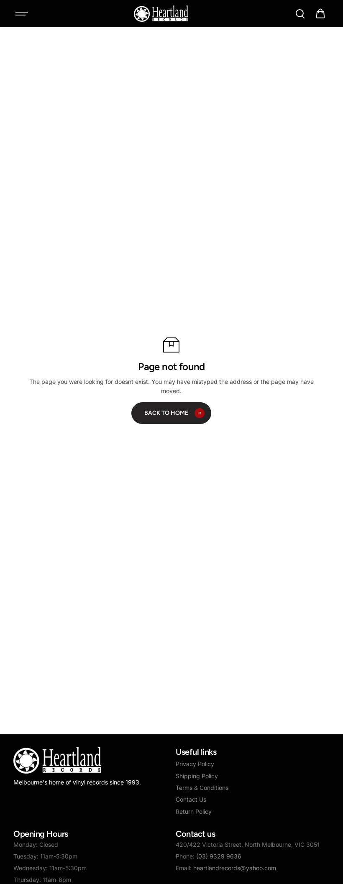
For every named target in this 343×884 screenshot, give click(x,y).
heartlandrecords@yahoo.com (234, 867)
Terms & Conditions (202, 787)
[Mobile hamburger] (22, 14)
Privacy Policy (195, 763)
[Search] (300, 14)
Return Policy (194, 811)
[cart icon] (320, 14)
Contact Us (191, 799)
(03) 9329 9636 (218, 856)
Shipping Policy (197, 775)
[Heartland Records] (161, 13)
